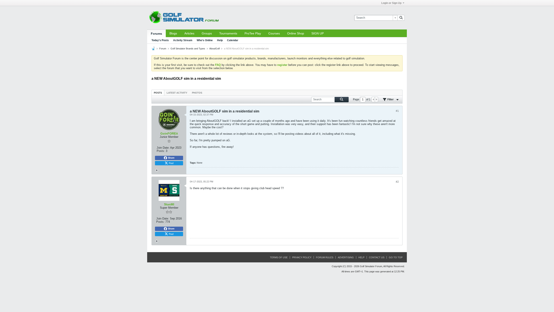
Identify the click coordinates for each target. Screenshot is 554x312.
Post (171, 163)
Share (171, 157)
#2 (397, 181)
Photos (197, 92)
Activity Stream (182, 40)
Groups (207, 33)
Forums (156, 33)
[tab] (157, 93)
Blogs (173, 33)
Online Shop (295, 33)
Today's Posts (160, 40)
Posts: (161, 151)
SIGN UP (317, 33)
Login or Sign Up (391, 3)
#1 (397, 110)
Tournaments (228, 33)
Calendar (232, 40)
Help (220, 40)
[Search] (401, 18)
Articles (189, 33)
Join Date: (163, 147)
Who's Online (205, 40)
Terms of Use (279, 257)
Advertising (346, 257)
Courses (274, 33)
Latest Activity (177, 92)
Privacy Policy (301, 257)
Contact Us (376, 257)
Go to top (396, 257)
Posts (158, 92)
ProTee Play (253, 33)
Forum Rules (324, 257)
